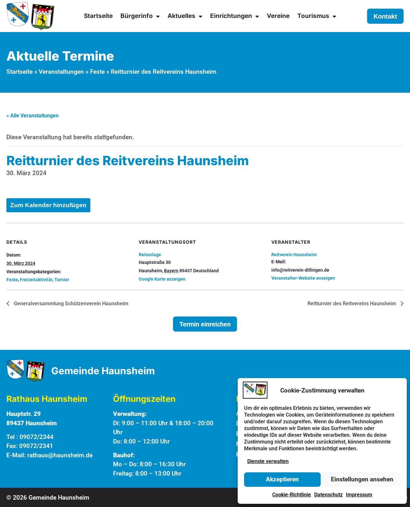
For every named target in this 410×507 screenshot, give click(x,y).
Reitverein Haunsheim (294, 254)
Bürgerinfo (136, 16)
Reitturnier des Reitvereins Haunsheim (353, 303)
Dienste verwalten (268, 461)
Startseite (98, 16)
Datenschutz (328, 495)
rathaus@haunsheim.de (60, 455)
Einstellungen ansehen (362, 479)
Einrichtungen (231, 16)
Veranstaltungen (61, 71)
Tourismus (313, 16)
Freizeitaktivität (36, 279)
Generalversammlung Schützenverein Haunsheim (70, 303)
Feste (97, 71)
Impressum (359, 495)
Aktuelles (181, 16)
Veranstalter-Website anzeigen (303, 278)
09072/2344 (36, 437)
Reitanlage (150, 254)
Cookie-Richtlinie (291, 495)
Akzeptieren (282, 479)
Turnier (61, 279)
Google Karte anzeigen (162, 279)
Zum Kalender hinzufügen (48, 205)
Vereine (278, 16)
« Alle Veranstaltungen (32, 116)
